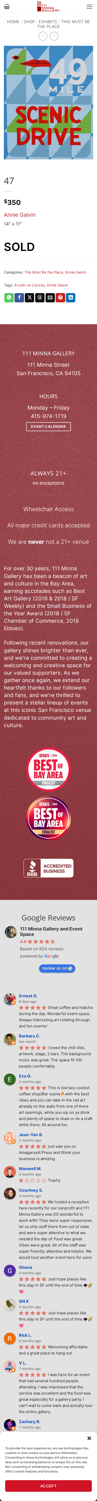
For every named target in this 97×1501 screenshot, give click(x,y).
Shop (29, 21)
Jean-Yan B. (31, 1134)
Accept (48, 1486)
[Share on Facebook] (19, 298)
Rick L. (25, 1335)
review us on (54, 968)
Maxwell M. (30, 1168)
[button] (89, 1438)
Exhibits (48, 21)
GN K (24, 1301)
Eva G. (25, 1076)
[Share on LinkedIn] (70, 298)
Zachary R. (30, 1421)
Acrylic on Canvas (29, 285)
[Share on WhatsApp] (9, 298)
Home (13, 21)
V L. (23, 1363)
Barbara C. (29, 1035)
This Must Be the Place (63, 24)
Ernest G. (28, 995)
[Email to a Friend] (50, 298)
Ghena (25, 1267)
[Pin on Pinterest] (60, 298)
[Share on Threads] (39, 298)
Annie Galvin (20, 215)
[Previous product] (54, 36)
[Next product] (43, 36)
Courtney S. (31, 1190)
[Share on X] (29, 298)
